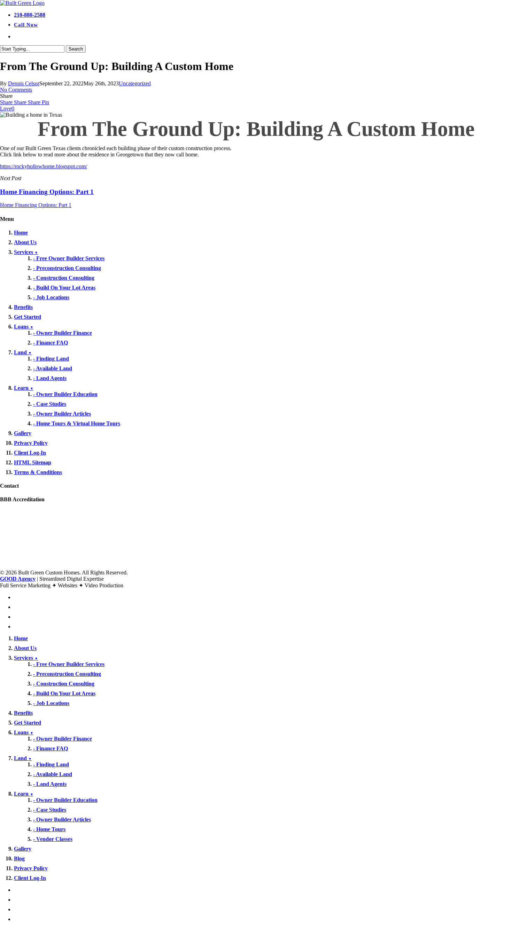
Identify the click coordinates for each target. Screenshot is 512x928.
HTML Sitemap (32, 462)
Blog (19, 858)
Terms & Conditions (38, 472)
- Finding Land (51, 359)
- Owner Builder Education (65, 394)
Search (76, 49)
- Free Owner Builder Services (68, 258)
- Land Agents (50, 378)
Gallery (22, 433)
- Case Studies (49, 404)
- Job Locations (51, 297)
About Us (25, 242)
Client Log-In (30, 453)
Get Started (27, 317)
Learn (23, 388)
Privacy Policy (31, 443)
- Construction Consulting (63, 278)
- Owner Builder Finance (62, 333)
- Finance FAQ (50, 343)
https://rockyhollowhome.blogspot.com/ (43, 166)
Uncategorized (135, 83)
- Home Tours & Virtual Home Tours (76, 423)
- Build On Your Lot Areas (64, 288)
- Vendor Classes (52, 839)
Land (23, 352)
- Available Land (52, 368)
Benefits (23, 307)
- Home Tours (49, 829)
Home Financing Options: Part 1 (35, 205)
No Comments (16, 90)
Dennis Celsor (23, 83)
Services (26, 252)
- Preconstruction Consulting (67, 268)
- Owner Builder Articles (62, 414)
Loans (23, 327)
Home (21, 232)
